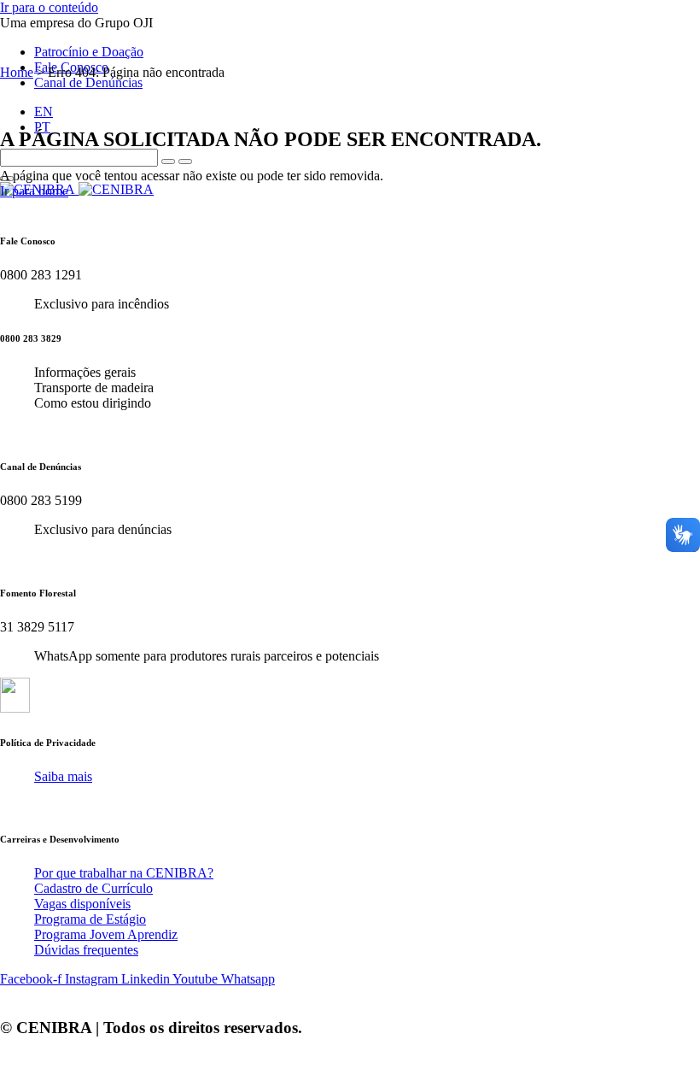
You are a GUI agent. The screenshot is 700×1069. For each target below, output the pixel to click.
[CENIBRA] (77, 189)
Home (16, 72)
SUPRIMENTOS (619, 214)
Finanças (636, 248)
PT (42, 127)
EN (43, 111)
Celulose (490, 214)
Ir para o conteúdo (49, 7)
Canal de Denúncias (88, 82)
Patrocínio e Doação (88, 51)
